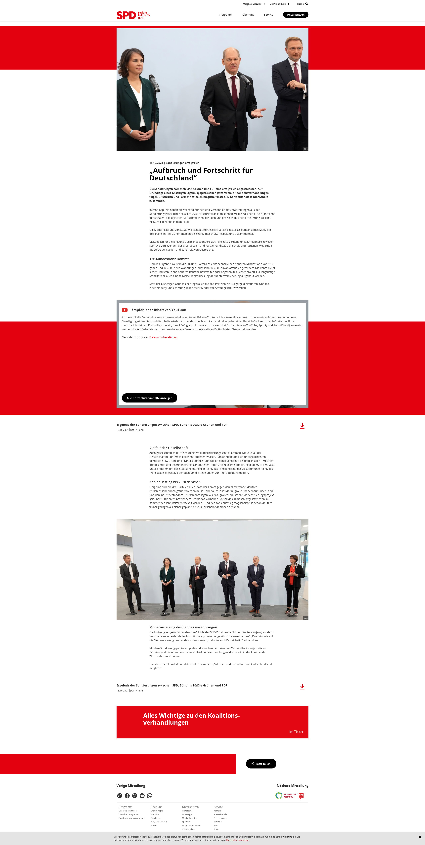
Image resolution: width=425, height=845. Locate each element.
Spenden (186, 821)
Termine (218, 821)
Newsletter (187, 810)
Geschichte (156, 818)
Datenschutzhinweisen (237, 840)
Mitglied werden (189, 818)
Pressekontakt (220, 814)
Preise (153, 825)
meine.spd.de (188, 829)
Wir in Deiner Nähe (191, 825)
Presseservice (220, 818)
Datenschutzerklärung (163, 337)
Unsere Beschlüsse (128, 810)
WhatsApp (187, 814)
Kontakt (217, 810)
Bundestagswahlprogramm (131, 818)
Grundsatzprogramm (128, 814)
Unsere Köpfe (157, 810)
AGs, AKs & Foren (159, 821)
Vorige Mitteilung (131, 785)
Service (218, 807)
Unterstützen (296, 14)
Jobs (216, 825)
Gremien (155, 814)
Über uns (156, 807)
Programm (125, 807)
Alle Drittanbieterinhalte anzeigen (149, 398)
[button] (420, 837)
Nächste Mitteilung (292, 785)
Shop (216, 829)
